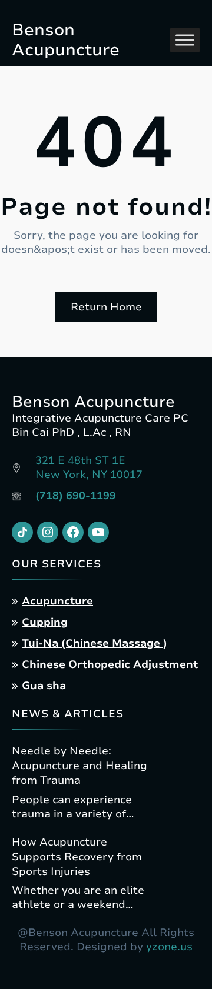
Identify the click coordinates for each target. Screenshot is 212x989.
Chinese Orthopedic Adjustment (110, 664)
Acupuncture (57, 601)
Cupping (45, 622)
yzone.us (169, 947)
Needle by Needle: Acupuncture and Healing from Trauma (79, 765)
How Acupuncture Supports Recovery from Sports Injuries (77, 856)
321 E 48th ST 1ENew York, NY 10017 (89, 467)
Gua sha (44, 686)
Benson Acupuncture (66, 39)
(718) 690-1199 (75, 496)
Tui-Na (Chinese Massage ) (94, 643)
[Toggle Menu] (184, 39)
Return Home (106, 307)
